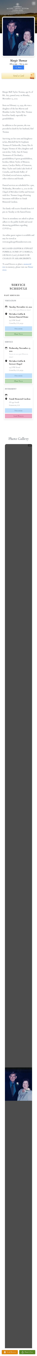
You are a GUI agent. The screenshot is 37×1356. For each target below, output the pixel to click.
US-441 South (14, 402)
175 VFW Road (14, 320)
